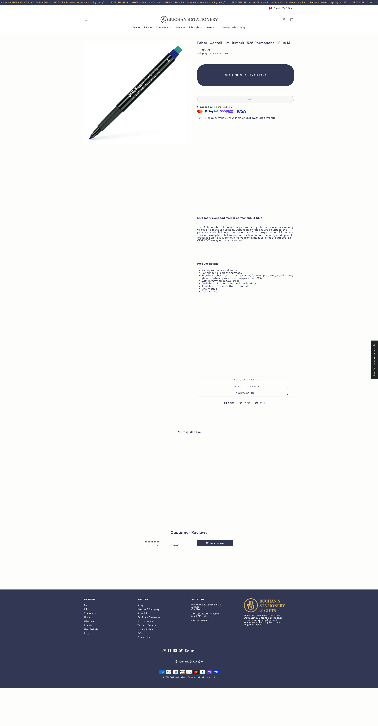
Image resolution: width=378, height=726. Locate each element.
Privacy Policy (145, 629)
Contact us (245, 393)
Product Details (245, 379)
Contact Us (143, 637)
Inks (146, 27)
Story (140, 605)
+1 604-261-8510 (200, 620)
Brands (210, 27)
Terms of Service (146, 625)
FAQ (139, 633)
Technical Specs (245, 386)
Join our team (145, 621)
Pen (135, 27)
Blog (242, 27)
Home (179, 27)
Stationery (162, 27)
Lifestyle (194, 27)
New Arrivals (229, 27)
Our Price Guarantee (149, 617)
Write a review (215, 543)
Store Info (143, 613)
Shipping (202, 53)
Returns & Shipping (148, 609)
